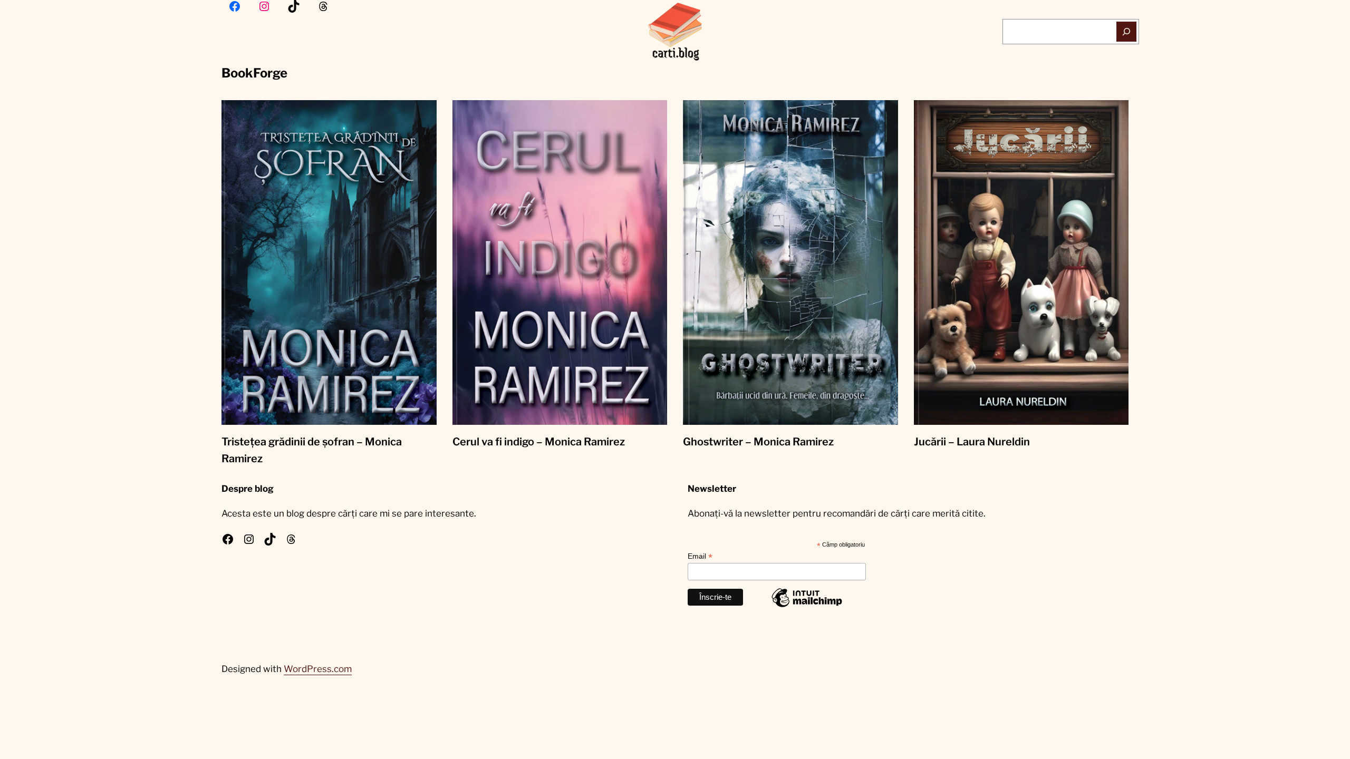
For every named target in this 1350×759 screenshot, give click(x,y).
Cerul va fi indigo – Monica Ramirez (538, 441)
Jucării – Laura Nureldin (972, 441)
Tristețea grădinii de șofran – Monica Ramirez (311, 450)
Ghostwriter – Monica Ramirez (758, 441)
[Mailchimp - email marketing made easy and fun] (807, 606)
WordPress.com (318, 669)
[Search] (1126, 32)
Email (700, 556)
